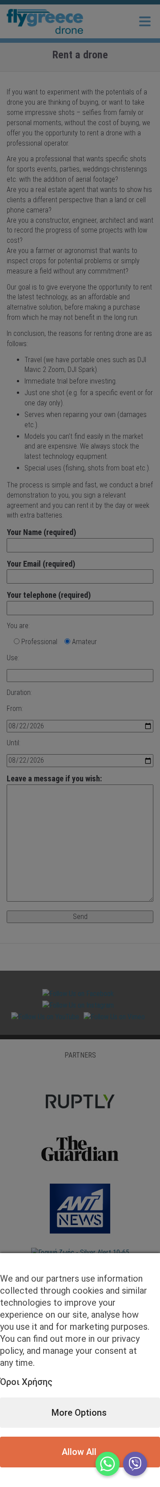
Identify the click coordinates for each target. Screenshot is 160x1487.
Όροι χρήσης (26, 1382)
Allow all (79, 1451)
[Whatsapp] (108, 1464)
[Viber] (135, 1464)
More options (79, 1412)
